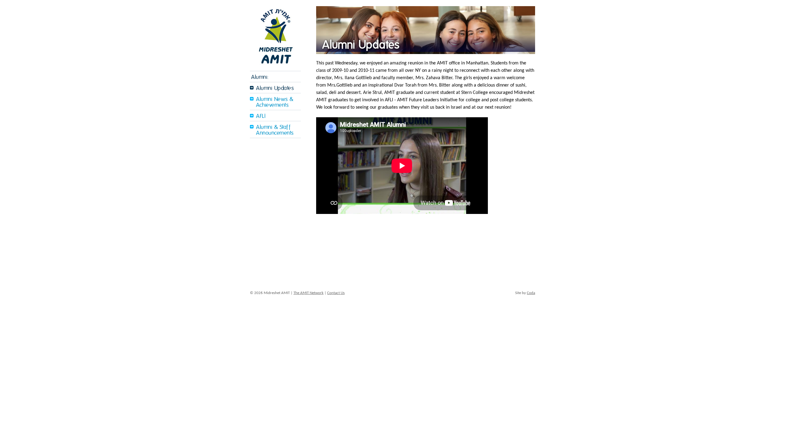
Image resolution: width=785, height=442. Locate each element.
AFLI (261, 116)
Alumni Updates (275, 88)
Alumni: (260, 77)
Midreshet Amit (275, 35)
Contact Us (336, 293)
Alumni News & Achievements (274, 102)
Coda (531, 293)
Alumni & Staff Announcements (275, 130)
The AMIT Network (308, 293)
